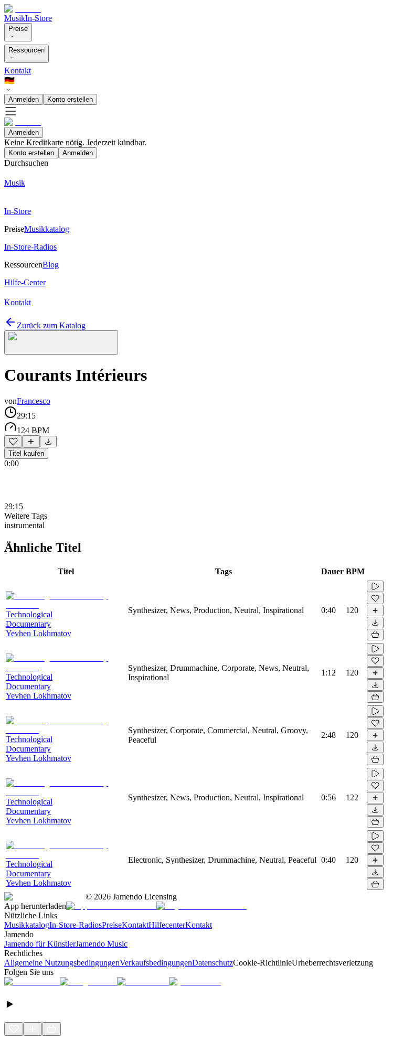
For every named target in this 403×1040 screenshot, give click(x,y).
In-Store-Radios (75, 924)
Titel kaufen (26, 453)
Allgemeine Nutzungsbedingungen (62, 962)
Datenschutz (212, 962)
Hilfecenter (167, 924)
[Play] (61, 342)
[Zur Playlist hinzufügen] (31, 441)
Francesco (33, 400)
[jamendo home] (22, 8)
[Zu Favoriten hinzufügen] (13, 441)
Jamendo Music (102, 943)
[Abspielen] (375, 586)
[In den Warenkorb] (375, 634)
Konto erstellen (70, 99)
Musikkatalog (26, 924)
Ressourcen (26, 50)
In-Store (38, 18)
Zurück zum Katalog (51, 325)
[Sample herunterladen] (48, 441)
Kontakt (17, 70)
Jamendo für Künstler (40, 943)
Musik (14, 18)
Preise (18, 29)
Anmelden (23, 99)
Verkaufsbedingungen (156, 962)
